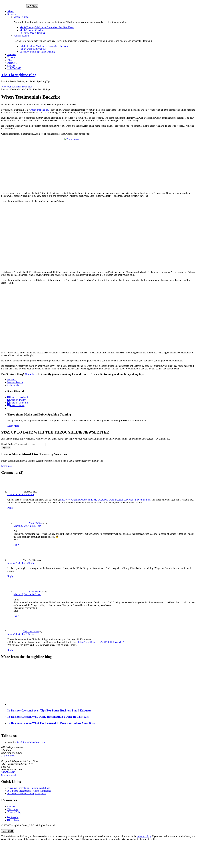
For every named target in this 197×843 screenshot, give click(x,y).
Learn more (6, 466)
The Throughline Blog (18, 75)
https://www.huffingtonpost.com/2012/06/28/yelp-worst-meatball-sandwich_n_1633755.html (105, 499)
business (11, 379)
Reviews (11, 54)
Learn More (13, 425)
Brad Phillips (35, 523)
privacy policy (144, 836)
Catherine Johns (31, 631)
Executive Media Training (32, 33)
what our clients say (39, 109)
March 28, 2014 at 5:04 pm (20, 634)
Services (11, 14)
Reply (10, 507)
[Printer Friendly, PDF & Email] (8, 408)
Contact (11, 65)
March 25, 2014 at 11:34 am (27, 526)
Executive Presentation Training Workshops (28, 788)
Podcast (11, 57)
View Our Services (10, 86)
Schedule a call (8, 775)
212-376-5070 (14, 68)
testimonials (13, 385)
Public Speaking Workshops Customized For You (44, 46)
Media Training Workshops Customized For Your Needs (47, 27)
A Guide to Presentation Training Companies (29, 790)
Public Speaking (21, 35)
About (10, 11)
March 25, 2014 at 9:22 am (20, 494)
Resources (12, 62)
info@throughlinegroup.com (31, 742)
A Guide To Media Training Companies (26, 793)
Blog (9, 60)
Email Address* (9, 444)
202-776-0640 (8, 772)
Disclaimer (12, 809)
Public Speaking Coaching (33, 49)
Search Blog (26, 86)
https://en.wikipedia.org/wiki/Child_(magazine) (101, 642)
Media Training (21, 17)
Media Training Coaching (32, 30)
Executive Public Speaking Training (37, 51)
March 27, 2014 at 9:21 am (20, 563)
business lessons (15, 382)
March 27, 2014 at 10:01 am (27, 594)
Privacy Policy (14, 812)
